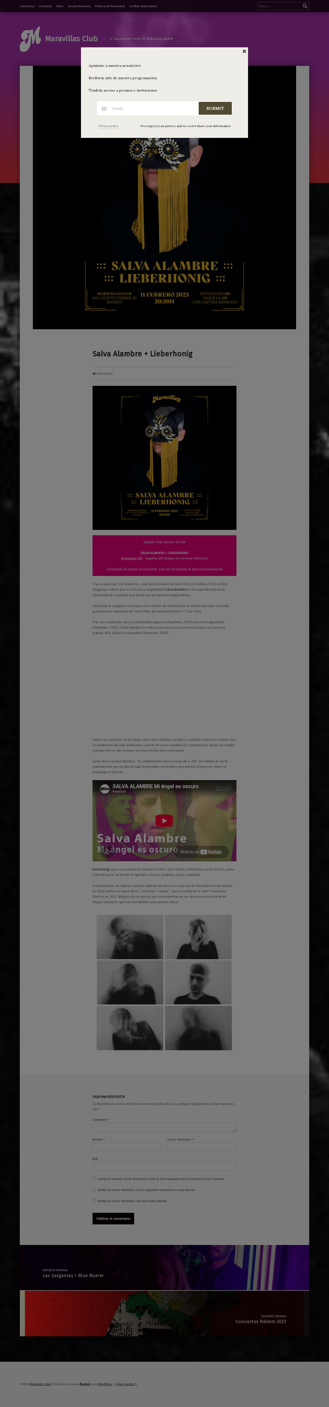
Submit (215, 108)
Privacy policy (108, 126)
